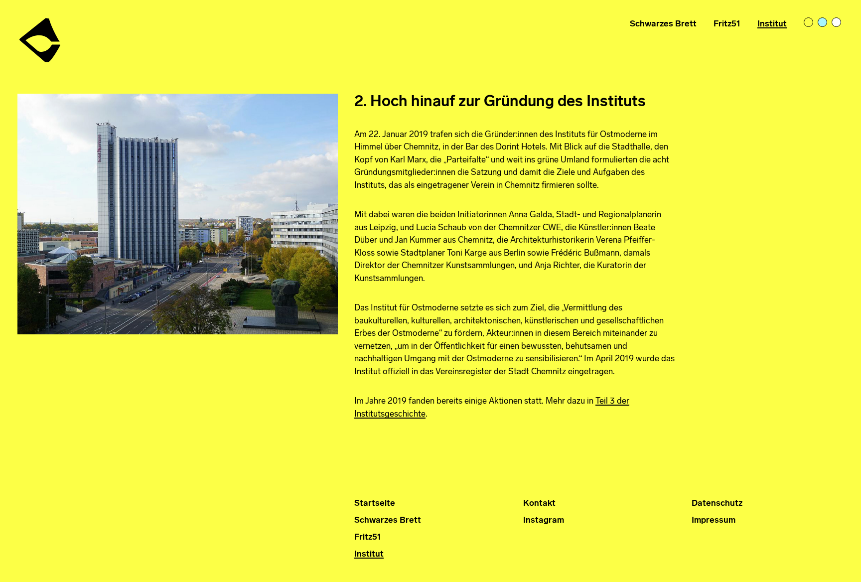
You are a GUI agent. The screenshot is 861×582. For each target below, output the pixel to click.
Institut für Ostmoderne (41, 36)
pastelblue (823, 23)
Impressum (713, 520)
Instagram (543, 520)
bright (837, 23)
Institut (772, 24)
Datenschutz (717, 503)
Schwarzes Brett (663, 24)
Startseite (374, 503)
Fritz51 (727, 24)
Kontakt (539, 503)
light (809, 23)
